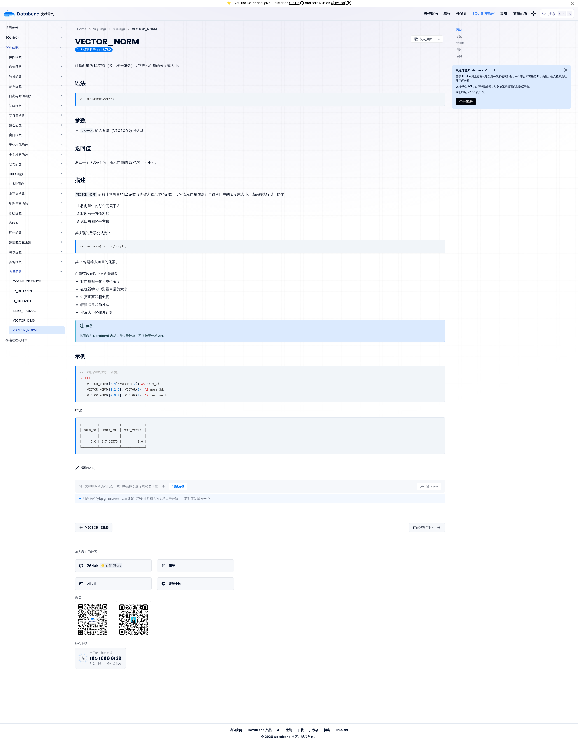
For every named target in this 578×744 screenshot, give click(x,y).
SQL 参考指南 (483, 13)
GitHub (294, 3)
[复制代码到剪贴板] (439, 97)
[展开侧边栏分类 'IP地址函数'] (61, 184)
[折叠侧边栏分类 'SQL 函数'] (61, 47)
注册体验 (466, 101)
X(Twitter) (339, 3)
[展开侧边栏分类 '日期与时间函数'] (61, 96)
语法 (459, 30)
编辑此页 (88, 467)
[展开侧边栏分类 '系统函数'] (61, 213)
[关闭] (572, 3)
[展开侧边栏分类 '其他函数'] (61, 262)
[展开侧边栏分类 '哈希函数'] (61, 164)
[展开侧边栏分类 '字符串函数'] (61, 116)
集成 (503, 13)
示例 (459, 56)
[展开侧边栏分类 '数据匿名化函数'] (61, 242)
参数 (459, 36)
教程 (447, 13)
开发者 (461, 13)
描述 (459, 49)
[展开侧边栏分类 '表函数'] (61, 223)
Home (82, 29)
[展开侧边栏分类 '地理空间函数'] (61, 204)
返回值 (460, 43)
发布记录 (520, 13)
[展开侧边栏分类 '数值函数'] (61, 67)
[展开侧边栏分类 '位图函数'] (61, 57)
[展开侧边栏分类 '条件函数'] (61, 86)
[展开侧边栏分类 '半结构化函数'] (61, 145)
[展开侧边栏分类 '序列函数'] (61, 233)
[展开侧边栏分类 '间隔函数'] (61, 106)
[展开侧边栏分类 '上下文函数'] (61, 194)
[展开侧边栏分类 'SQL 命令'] (61, 38)
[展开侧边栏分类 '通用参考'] (61, 28)
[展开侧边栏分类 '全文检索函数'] (61, 155)
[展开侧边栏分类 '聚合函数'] (61, 125)
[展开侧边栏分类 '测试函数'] (61, 252)
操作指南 (431, 13)
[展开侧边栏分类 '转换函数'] (61, 77)
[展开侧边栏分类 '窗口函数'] (61, 135)
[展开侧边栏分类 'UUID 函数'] (61, 174)
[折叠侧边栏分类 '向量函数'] (61, 272)
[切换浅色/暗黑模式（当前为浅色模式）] (533, 13)
